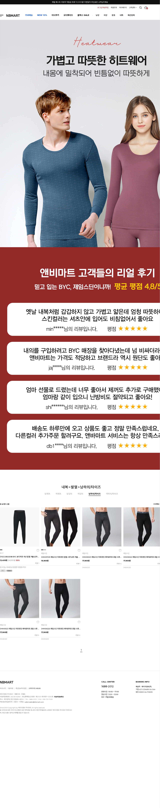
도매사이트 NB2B (34, 688)
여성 (105, 15)
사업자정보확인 (59, 697)
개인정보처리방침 (21, 688)
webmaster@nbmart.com (34, 702)
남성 (97, 15)
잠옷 (113, 15)
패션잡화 (131, 15)
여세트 (58, 494)
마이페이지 (123, 7)
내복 (121, 15)
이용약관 (10, 688)
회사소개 (3, 688)
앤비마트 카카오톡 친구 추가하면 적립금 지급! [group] (80, 2)
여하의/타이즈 (112, 494)
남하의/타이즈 (90, 487)
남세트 (47, 494)
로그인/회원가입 (103, 7)
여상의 (80, 494)
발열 (74, 487)
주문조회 (114, 7)
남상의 (69, 494)
